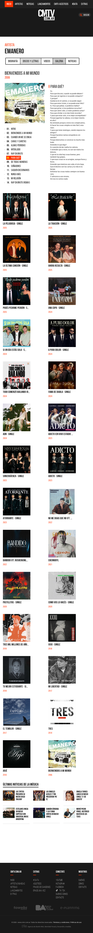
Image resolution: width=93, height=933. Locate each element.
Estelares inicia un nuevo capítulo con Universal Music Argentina (22, 814)
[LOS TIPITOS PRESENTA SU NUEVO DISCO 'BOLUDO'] (9, 795)
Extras (84, 3)
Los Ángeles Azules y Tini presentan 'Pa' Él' (51, 795)
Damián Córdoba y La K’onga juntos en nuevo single (52, 813)
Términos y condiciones (61, 922)
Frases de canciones (41, 887)
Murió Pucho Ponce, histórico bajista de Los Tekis (82, 813)
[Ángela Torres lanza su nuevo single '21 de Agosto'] (69, 795)
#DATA (75, 3)
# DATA (36, 880)
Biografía (13, 61)
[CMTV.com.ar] (46, 15)
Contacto (60, 897)
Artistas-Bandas (17, 883)
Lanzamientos (44, 3)
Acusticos (37, 883)
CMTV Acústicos (61, 3)
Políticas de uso (75, 922)
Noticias (30, 3)
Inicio (9, 3)
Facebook (60, 887)
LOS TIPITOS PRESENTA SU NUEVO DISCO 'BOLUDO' (20, 795)
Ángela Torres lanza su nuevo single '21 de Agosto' (82, 795)
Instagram (60, 883)
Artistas (19, 3)
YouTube (59, 880)
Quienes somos (62, 894)
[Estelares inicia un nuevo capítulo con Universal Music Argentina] (9, 813)
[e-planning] (69, 908)
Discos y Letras (31, 61)
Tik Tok (62, 890)
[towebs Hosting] (21, 908)
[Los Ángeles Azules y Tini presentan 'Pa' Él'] (39, 795)
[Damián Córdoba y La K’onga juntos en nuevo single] (39, 813)
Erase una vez (39, 890)
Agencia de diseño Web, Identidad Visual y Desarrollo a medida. (49, 926)
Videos (47, 61)
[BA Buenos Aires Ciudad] (44, 908)
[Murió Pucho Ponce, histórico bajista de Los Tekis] (69, 813)
